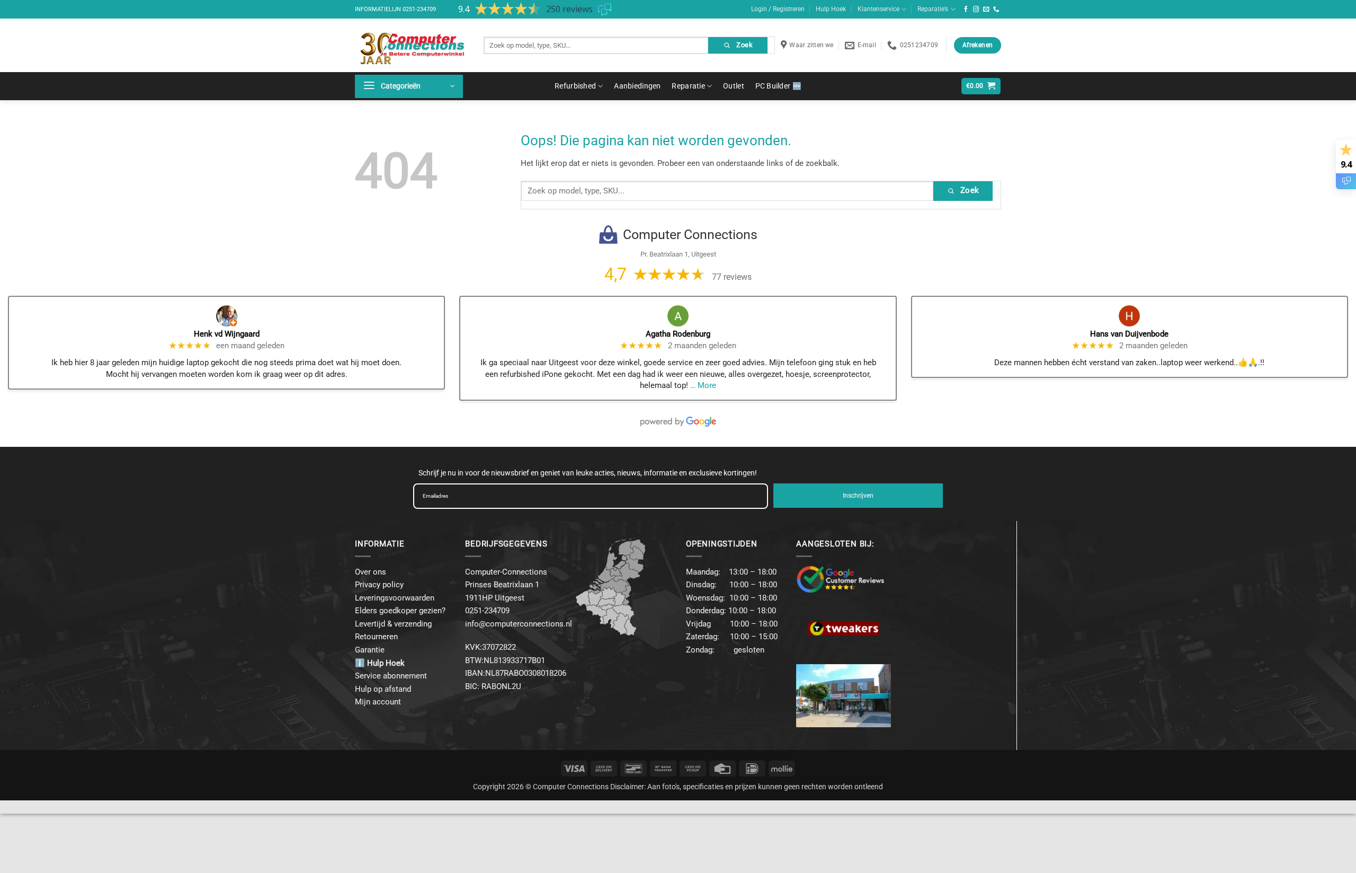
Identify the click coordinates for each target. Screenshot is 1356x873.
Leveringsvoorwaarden (394, 598)
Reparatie (688, 86)
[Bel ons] (996, 9)
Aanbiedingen (637, 86)
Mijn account (378, 702)
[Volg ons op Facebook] (966, 9)
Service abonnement (391, 676)
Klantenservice (878, 9)
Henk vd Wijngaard (227, 334)
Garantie (370, 650)
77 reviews (732, 277)
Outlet (733, 86)
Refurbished (575, 86)
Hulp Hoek (831, 9)
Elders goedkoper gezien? (400, 610)
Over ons (370, 572)
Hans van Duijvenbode (1129, 334)
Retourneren (376, 636)
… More (703, 385)
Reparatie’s (932, 9)
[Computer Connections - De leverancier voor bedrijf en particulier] (411, 45)
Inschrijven (858, 495)
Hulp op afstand (383, 689)
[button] (409, 86)
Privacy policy (379, 584)
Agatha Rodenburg (678, 334)
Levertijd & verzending (393, 624)
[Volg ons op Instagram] (976, 9)
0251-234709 (419, 9)
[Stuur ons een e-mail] (986, 9)
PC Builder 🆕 (778, 86)
